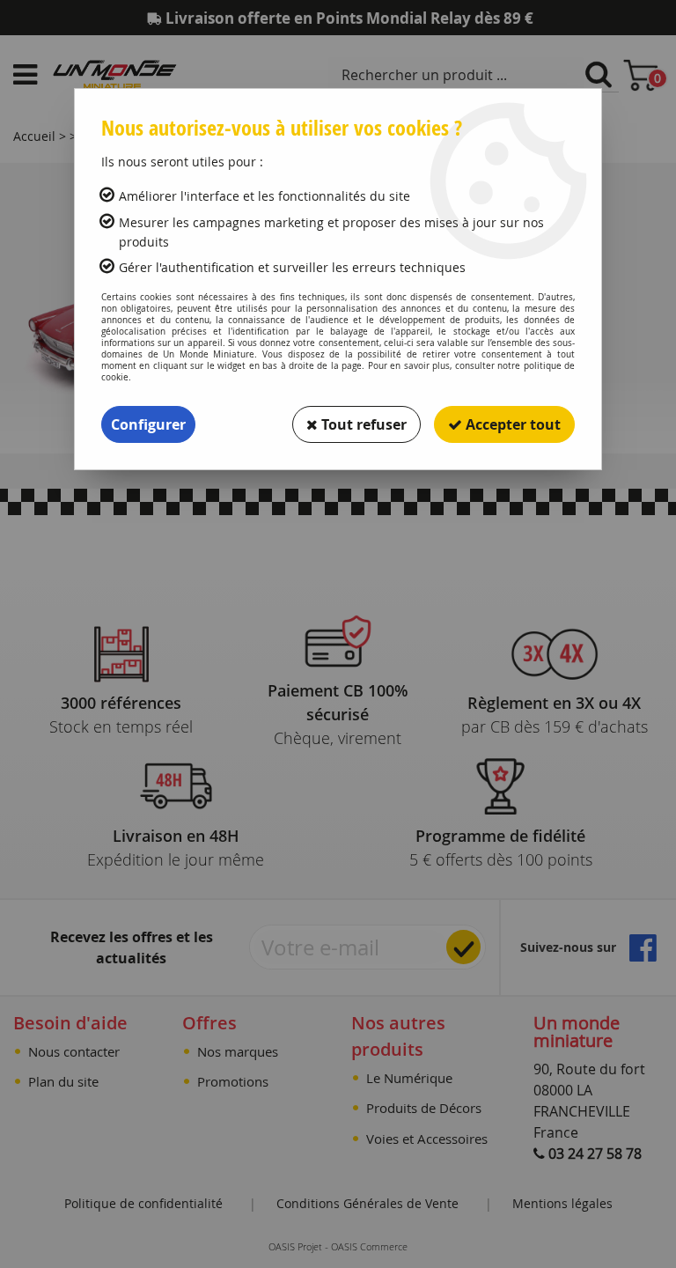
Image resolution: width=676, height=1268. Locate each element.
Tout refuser (362, 424)
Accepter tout (511, 424)
